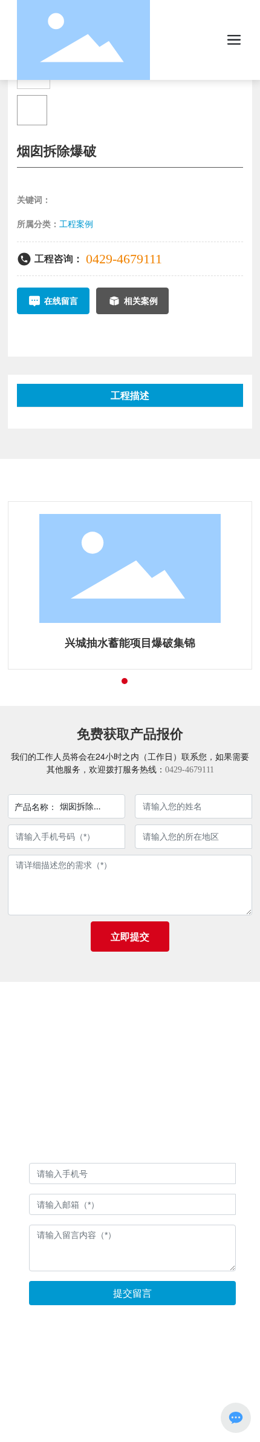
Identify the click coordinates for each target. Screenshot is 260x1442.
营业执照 (130, 1130)
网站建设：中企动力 (101, 1391)
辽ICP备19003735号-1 (130, 1377)
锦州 (149, 1391)
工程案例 (76, 224)
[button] (103, 681)
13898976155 (151, 1060)
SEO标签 (182, 1391)
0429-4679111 (124, 258)
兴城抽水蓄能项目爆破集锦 (130, 642)
